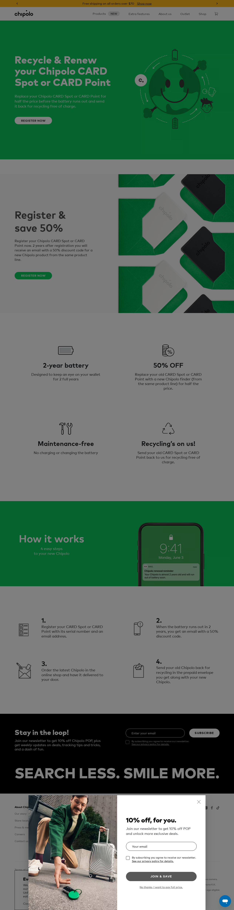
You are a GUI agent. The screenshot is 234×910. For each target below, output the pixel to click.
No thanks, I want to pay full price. (161, 887)
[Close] (199, 802)
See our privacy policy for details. (153, 861)
